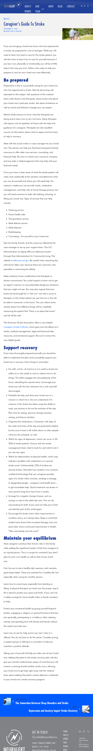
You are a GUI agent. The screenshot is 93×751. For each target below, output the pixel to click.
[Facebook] (85, 6)
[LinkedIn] (82, 6)
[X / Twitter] (88, 6)
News (51, 6)
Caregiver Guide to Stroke (16, 327)
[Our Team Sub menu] (42, 9)
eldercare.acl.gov (20, 260)
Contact (71, 6)
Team (65, 743)
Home (65, 731)
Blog (60, 6)
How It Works (28, 9)
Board (65, 746)
